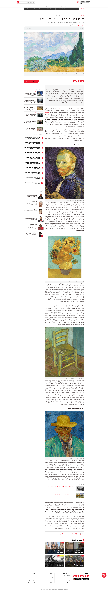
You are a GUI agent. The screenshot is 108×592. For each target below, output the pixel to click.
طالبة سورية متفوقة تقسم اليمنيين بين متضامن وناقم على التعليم (32, 142)
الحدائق (63, 533)
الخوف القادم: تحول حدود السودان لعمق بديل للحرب (32, 182)
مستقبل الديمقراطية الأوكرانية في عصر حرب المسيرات (30, 211)
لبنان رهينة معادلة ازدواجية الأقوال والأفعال (31, 218)
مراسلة (73, 534)
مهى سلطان (81, 25)
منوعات (65, 6)
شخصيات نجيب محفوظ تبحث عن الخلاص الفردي (55, 551)
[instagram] (83, 576)
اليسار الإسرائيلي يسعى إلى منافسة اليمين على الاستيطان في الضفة (30, 109)
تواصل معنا (68, 580)
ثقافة (70, 6)
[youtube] (81, 576)
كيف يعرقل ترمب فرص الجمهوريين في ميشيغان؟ (31, 196)
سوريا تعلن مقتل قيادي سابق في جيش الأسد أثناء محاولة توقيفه (59, 9)
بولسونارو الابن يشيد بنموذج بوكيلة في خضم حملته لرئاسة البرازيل (30, 95)
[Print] (74, 81)
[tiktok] (76, 576)
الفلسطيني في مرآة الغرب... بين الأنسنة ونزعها (75, 564)
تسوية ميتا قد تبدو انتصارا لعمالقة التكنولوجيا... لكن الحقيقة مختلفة (31, 235)
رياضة (60, 6)
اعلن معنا (68, 582)
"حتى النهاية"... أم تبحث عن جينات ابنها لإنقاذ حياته (75, 551)
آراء (79, 6)
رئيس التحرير (68, 578)
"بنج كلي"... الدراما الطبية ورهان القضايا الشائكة (33, 177)
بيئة (35, 99)
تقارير (35, 106)
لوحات (69, 534)
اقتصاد (75, 6)
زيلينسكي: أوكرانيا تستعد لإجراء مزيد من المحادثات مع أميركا (30, 123)
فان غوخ (60, 109)
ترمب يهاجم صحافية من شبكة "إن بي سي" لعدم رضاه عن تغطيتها (31, 116)
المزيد (31, 6)
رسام (72, 533)
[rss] (74, 576)
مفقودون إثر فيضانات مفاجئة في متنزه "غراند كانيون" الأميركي (31, 130)
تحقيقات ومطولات (49, 6)
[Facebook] (88, 576)
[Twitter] (85, 576)
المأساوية (47, 112)
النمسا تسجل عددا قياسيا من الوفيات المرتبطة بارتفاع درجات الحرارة (30, 102)
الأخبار (89, 6)
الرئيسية (82, 15)
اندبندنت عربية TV (39, 6)
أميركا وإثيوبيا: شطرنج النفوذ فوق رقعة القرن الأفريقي (32, 172)
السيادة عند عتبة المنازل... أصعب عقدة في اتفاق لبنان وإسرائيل (32, 147)
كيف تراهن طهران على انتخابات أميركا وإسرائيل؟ (30, 203)
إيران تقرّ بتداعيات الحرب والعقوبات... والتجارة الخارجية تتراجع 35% (32, 138)
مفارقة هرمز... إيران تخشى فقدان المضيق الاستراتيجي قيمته (33, 167)
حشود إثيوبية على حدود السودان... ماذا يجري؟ (32, 152)
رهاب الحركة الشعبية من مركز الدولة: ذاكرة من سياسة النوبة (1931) (30, 227)
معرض (68, 533)
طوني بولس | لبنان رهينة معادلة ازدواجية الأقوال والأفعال (33, 157)
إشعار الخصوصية (67, 576)
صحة (56, 6)
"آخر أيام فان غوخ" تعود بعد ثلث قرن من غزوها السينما (62, 494)
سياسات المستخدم (66, 573)
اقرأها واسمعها (59, 534)
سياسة (84, 6)
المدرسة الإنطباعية (79, 534)
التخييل (65, 534)
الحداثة (55, 533)
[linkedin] (78, 576)
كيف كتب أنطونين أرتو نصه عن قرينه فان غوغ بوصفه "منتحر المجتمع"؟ (61, 487)
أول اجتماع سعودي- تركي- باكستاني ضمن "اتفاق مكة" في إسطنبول (32, 162)
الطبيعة (59, 533)
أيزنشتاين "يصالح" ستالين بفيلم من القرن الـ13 (55, 564)
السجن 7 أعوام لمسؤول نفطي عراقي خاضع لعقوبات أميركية (34, 8)
